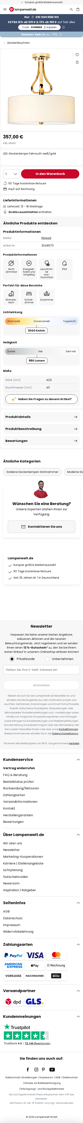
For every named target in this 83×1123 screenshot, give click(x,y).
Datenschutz (13, 918)
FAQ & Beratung (15, 775)
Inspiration (11, 890)
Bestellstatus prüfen (18, 781)
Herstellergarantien (18, 815)
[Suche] (71, 9)
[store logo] (25, 9)
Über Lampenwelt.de (23, 834)
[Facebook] (30, 1069)
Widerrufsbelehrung (18, 931)
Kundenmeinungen (22, 1016)
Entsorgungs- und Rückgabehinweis (42, 1088)
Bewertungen (16, 441)
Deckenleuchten (18, 43)
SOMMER (39, 27)
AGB (6, 911)
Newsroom (11, 883)
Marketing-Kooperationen (23, 856)
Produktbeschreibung (23, 429)
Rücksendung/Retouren (21, 788)
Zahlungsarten (14, 795)
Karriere (9, 863)
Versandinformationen (20, 801)
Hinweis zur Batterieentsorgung (42, 1083)
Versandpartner (19, 990)
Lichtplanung (13, 870)
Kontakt (9, 808)
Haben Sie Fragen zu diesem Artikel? (45, 399)
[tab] (41, 790)
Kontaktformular (68, 729)
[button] (77, 55)
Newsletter (11, 850)
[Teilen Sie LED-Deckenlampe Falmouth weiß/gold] (77, 62)
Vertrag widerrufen (19, 768)
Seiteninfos (14, 903)
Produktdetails (17, 417)
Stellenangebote (30, 863)
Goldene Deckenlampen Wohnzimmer (32, 472)
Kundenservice (18, 759)
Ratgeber (29, 890)
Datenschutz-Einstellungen (21, 1077)
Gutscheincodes (15, 877)
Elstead (46, 238)
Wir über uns (12, 843)
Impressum (11, 925)
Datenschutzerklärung (65, 733)
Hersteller (74, 743)
